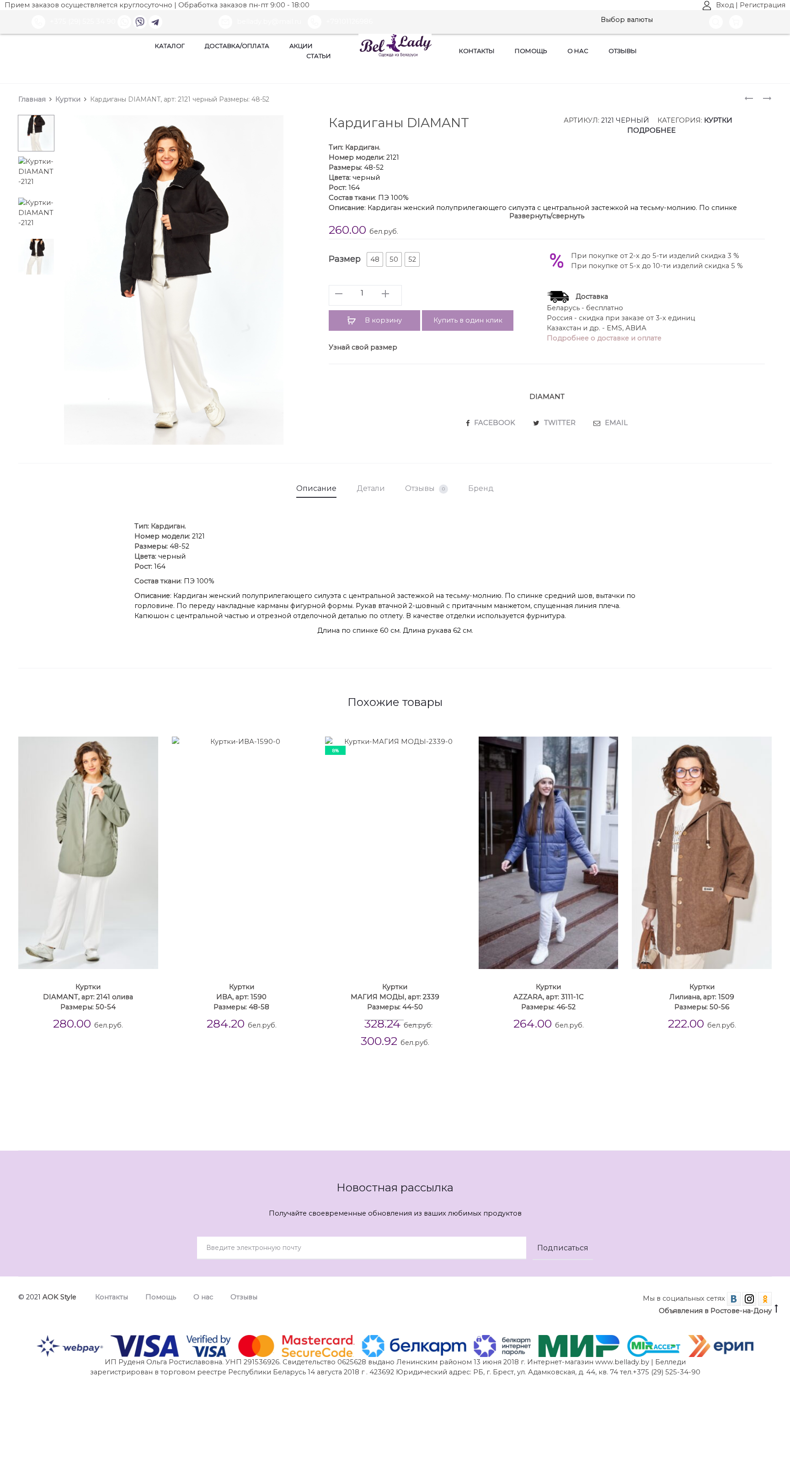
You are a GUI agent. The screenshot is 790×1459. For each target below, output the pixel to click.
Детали (371, 488)
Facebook (495, 423)
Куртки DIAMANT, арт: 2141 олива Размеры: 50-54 (88, 997)
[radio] (375, 259)
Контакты (477, 50)
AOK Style (59, 1297)
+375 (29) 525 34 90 (83, 21)
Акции (301, 45)
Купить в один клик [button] (467, 320)
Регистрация (762, 5)
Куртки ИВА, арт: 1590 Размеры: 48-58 (241, 997)
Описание (316, 488)
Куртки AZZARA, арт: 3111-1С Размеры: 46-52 (548, 997)
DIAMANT (547, 397)
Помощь (531, 50)
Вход (725, 5)
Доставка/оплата (237, 45)
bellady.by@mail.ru (270, 21)
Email (616, 423)
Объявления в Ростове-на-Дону (715, 1311)
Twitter (560, 423)
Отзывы (623, 50)
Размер (345, 259)
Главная (32, 99)
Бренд (481, 488)
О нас (577, 50)
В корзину (382, 320)
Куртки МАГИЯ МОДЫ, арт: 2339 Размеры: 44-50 (395, 997)
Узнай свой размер (363, 347)
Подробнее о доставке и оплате (604, 338)
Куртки (67, 99)
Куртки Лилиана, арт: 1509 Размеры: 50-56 (701, 997)
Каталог (170, 45)
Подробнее (651, 130)
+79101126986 (349, 21)
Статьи (318, 55)
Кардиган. (362, 147)
